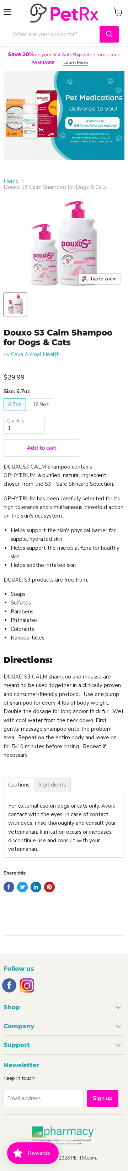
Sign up (103, 1098)
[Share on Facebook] (9, 887)
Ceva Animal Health (35, 354)
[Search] (109, 34)
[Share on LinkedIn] (36, 887)
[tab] (19, 785)
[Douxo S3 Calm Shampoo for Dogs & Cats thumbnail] (15, 304)
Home (11, 181)
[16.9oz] (41, 412)
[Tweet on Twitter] (22, 887)
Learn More (75, 62)
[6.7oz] (16, 412)
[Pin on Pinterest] (49, 887)
